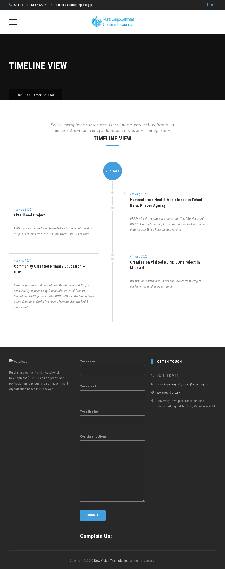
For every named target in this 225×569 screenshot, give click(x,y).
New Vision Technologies (111, 560)
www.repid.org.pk (168, 392)
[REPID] (112, 22)
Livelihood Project (29, 215)
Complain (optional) (94, 436)
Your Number (89, 411)
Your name (88, 361)
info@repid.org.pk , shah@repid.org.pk (182, 384)
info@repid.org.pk (81, 5)
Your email (88, 386)
